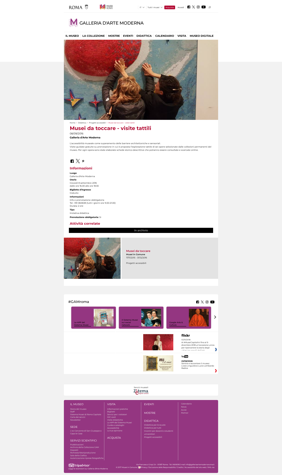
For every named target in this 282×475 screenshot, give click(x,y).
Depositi (74, 450)
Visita (181, 36)
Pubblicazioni (77, 444)
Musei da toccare (138, 251)
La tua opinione (114, 430)
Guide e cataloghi (115, 425)
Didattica (144, 36)
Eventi (128, 36)
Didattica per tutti (152, 428)
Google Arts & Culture (176, 323)
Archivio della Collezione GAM (84, 447)
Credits (180, 467)
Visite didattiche (115, 420)
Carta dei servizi (77, 417)
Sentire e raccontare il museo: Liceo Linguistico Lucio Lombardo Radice (197, 365)
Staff (72, 411)
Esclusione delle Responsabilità (162, 467)
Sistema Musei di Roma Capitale (85, 414)
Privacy (144, 467)
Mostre (114, 36)
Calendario (164, 36)
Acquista (170, 7)
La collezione (93, 36)
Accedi (181, 7)
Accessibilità (113, 428)
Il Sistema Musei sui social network (130, 322)
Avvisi (184, 410)
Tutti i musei (154, 7)
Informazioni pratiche (117, 409)
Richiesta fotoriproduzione (83, 452)
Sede (74, 427)
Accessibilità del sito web (195, 467)
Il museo (72, 36)
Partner (184, 413)
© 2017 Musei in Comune (126, 467)
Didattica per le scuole (155, 425)
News (183, 407)
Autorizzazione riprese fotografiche (87, 458)
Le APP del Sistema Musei (81, 323)
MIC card (111, 417)
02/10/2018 (197, 345)
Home (72, 123)
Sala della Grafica (78, 455)
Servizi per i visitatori (117, 414)
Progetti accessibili (97, 123)
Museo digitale (202, 36)
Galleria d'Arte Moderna (111, 23)
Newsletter (75, 420)
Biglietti (111, 411)
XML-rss (211, 467)
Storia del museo (78, 409)
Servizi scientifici (83, 440)
